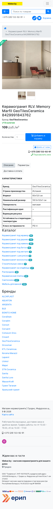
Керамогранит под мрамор (17, 235)
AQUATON (7, 300)
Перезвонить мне (42, 154)
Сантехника (10, 280)
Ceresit (5, 325)
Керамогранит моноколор (16, 259)
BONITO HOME (9, 312)
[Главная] (5, 28)
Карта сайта (8, 414)
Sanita (5, 373)
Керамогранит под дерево (17, 239)
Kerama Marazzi (9, 353)
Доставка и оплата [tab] (13, 171)
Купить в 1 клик (43, 147)
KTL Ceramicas (9, 349)
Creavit (5, 337)
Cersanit (6, 329)
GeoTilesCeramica (11, 341)
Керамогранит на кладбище (17, 268)
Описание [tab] (8, 165)
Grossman (7, 345)
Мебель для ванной (14, 284)
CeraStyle (7, 316)
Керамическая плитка (14, 276)
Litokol (5, 361)
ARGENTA (7, 304)
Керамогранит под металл (16, 251)
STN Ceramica (9, 369)
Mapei (5, 365)
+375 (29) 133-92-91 (13, 433)
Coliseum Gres (9, 333)
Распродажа (10, 272)
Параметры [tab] (23, 165)
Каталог (9, 230)
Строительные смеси (14, 263)
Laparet (5, 357)
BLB (4, 308)
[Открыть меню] (47, 3)
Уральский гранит (11, 389)
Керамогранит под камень (17, 243)
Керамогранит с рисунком (16, 255)
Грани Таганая (9, 385)
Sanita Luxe (7, 377)
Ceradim (6, 320)
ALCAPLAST (8, 296)
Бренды (9, 291)
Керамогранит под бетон (16, 247)
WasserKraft (8, 381)
